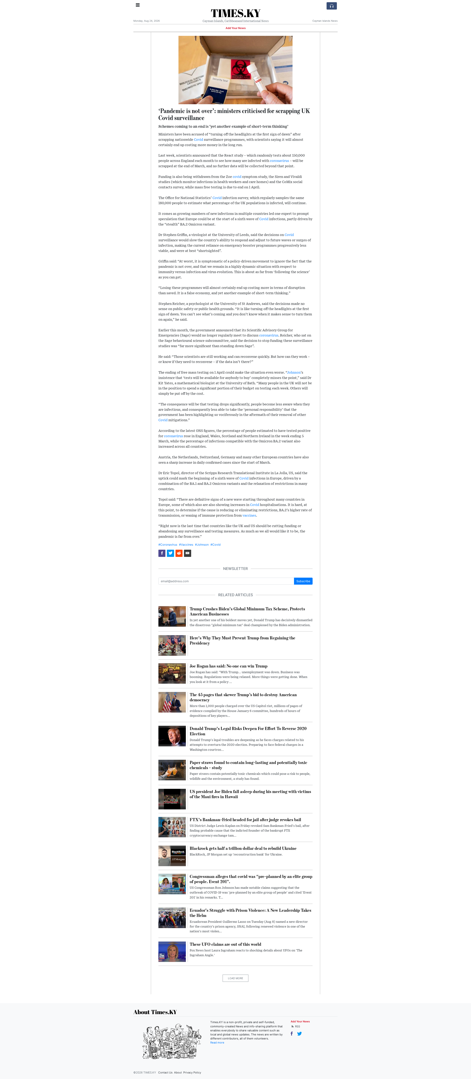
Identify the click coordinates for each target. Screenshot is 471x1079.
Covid (198, 140)
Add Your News (236, 28)
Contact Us (165, 1072)
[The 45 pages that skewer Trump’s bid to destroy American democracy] (172, 702)
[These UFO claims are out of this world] (172, 951)
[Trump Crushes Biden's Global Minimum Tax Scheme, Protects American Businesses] (172, 616)
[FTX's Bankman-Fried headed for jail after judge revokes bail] (172, 827)
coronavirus (279, 161)
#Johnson (202, 544)
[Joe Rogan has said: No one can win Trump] (172, 673)
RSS (297, 1026)
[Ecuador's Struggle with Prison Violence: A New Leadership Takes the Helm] (172, 917)
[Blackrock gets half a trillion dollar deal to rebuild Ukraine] (172, 855)
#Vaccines (186, 544)
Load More (235, 978)
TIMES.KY (236, 13)
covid (237, 177)
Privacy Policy (192, 1072)
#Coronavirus (167, 544)
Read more (217, 1042)
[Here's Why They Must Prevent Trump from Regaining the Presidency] (172, 645)
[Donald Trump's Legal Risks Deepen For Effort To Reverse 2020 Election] (172, 736)
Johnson (294, 372)
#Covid (215, 544)
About (178, 1072)
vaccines (249, 515)
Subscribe (303, 581)
